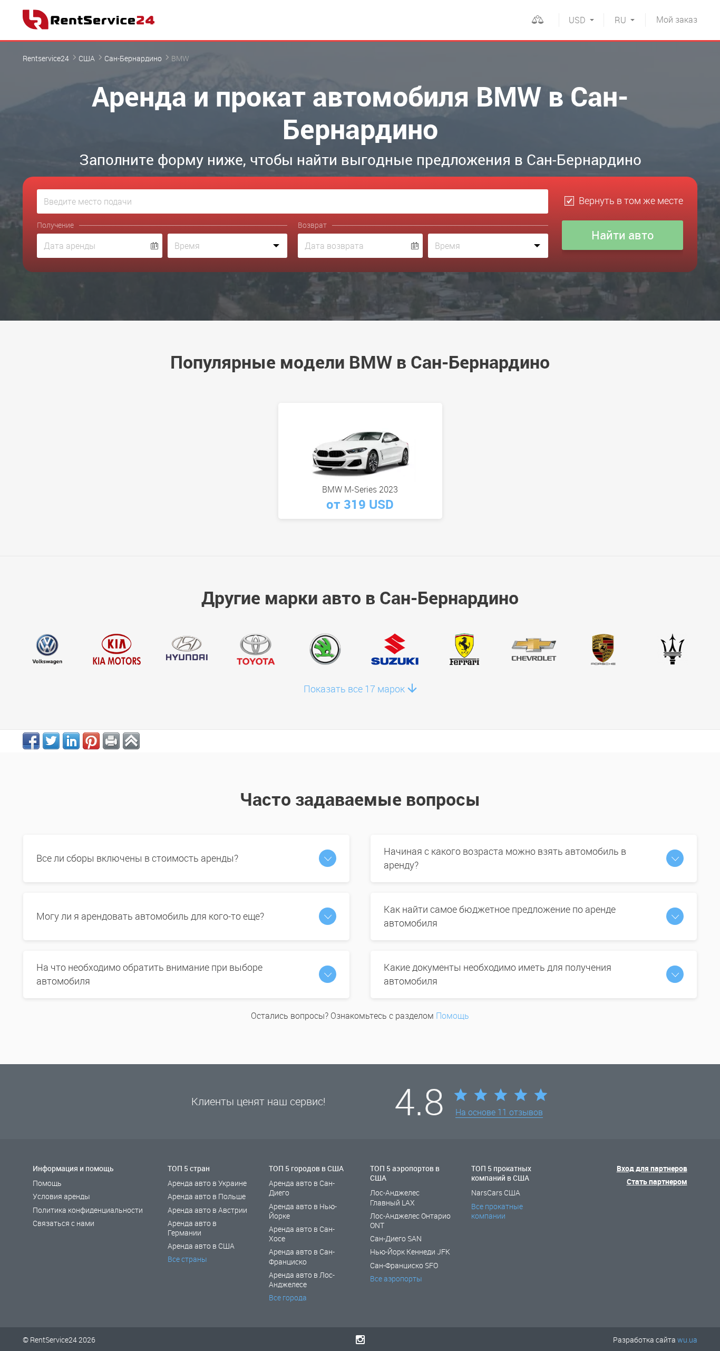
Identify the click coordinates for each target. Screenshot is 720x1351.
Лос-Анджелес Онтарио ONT (410, 1220)
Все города (288, 1297)
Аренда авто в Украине (207, 1183)
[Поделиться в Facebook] (31, 740)
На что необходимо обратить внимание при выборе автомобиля (149, 974)
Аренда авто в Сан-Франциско (302, 1256)
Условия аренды (61, 1196)
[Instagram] (360, 1339)
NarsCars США (495, 1193)
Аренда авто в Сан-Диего (302, 1188)
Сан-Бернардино (133, 58)
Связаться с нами (63, 1223)
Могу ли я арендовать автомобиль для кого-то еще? (150, 916)
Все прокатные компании (497, 1211)
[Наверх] (131, 740)
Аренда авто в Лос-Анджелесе (302, 1279)
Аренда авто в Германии (192, 1228)
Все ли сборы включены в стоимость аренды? (137, 858)
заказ (676, 19)
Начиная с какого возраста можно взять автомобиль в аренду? (505, 858)
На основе (499, 1112)
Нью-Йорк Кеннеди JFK (410, 1252)
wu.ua (687, 1340)
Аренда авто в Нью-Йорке (303, 1211)
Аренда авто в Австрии (207, 1210)
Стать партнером (657, 1181)
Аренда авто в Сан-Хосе (302, 1233)
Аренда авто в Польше (207, 1196)
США (87, 58)
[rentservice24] (88, 19)
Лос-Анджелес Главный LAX (395, 1197)
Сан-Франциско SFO (404, 1265)
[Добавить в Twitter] (51, 740)
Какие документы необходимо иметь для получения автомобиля (497, 974)
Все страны (187, 1259)
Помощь (452, 1015)
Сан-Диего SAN (396, 1238)
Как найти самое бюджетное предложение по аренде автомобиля (500, 916)
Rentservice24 (46, 58)
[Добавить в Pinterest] (91, 740)
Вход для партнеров (652, 1168)
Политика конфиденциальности (88, 1210)
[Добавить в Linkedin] (71, 740)
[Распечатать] (111, 740)
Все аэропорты (396, 1278)
